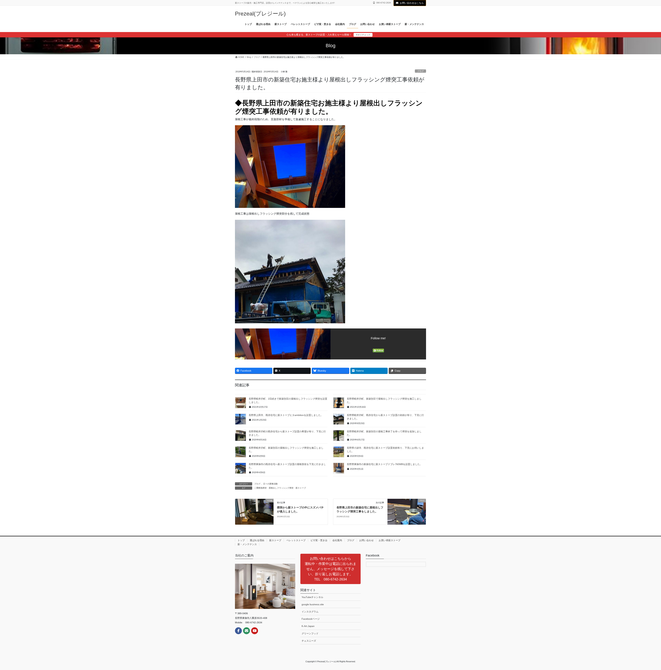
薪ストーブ (301, 488)
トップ (241, 540)
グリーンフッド (310, 633)
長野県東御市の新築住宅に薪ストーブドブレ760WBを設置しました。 (384, 464)
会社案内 (337, 540)
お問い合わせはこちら (412, 3)
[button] (330, 569)
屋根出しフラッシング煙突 (281, 488)
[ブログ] (406, 511)
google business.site (313, 604)
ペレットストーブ (296, 540)
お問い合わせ (366, 540)
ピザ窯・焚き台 (319, 540)
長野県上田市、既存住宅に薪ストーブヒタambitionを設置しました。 (286, 415)
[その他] (254, 511)
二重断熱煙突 (260, 488)
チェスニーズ (309, 640)
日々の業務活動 (270, 484)
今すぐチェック (363, 35)
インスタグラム (310, 611)
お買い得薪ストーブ (389, 540)
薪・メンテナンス (247, 544)
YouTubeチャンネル (312, 597)
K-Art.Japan (308, 626)
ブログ (420, 71)
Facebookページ (311, 618)
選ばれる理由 (257, 540)
